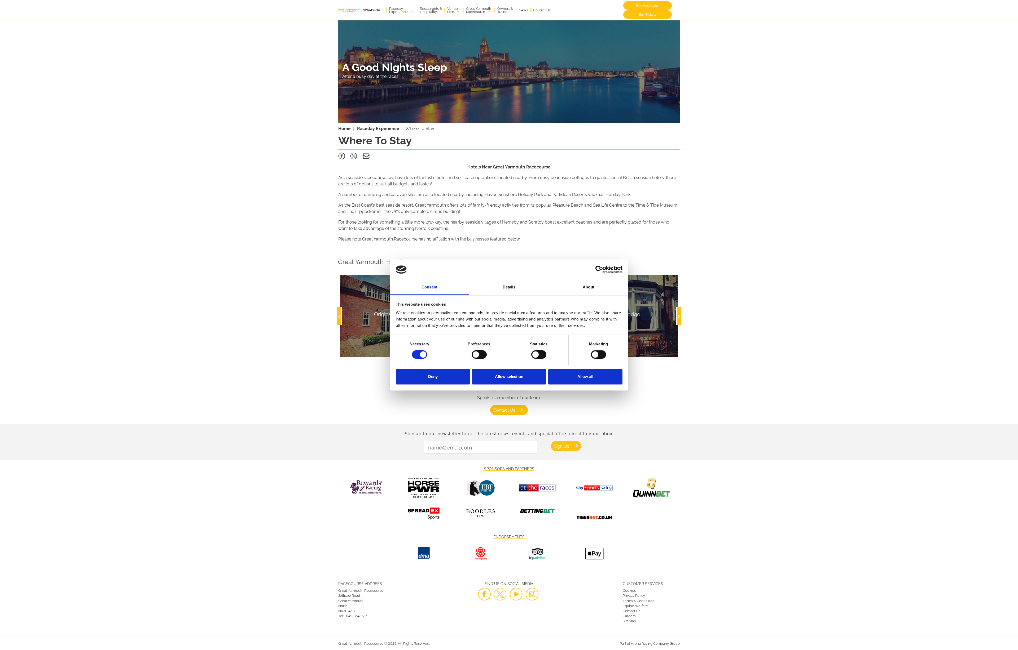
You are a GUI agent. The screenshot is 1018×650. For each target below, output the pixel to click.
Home (344, 128)
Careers (629, 615)
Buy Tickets (647, 14)
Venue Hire (452, 10)
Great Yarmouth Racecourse (478, 10)
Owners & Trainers (505, 10)
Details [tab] (509, 287)
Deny (433, 376)
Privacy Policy (634, 595)
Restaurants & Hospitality (431, 10)
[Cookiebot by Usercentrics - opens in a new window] (599, 270)
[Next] (679, 316)
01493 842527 (356, 615)
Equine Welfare (635, 605)
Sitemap (629, 620)
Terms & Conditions (638, 600)
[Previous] (339, 316)
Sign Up (561, 446)
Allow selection (509, 376)
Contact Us (542, 9)
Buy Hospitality (647, 5)
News (523, 9)
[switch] (479, 354)
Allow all (585, 376)
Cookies (629, 590)
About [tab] (588, 287)
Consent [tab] (429, 287)
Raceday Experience (399, 10)
